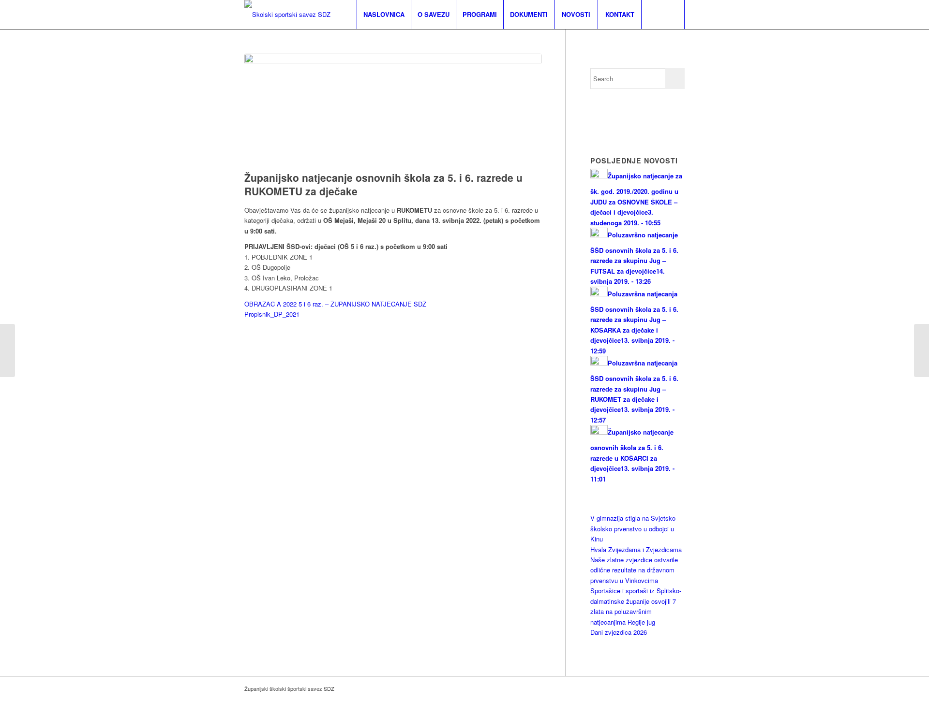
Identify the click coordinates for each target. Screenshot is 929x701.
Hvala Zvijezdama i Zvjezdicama (636, 549)
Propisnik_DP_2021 (272, 314)
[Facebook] (677, 688)
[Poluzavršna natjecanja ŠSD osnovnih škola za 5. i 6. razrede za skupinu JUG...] (921, 350)
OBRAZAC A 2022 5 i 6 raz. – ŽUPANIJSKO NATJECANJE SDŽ (335, 303)
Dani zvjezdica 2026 (618, 632)
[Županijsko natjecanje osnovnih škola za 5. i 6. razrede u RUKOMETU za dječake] (392, 110)
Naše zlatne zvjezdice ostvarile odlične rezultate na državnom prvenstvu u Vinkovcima (634, 570)
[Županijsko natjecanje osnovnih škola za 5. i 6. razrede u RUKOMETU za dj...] (7, 350)
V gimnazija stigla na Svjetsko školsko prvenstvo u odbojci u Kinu (632, 528)
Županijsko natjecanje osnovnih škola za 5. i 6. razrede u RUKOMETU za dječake (383, 184)
